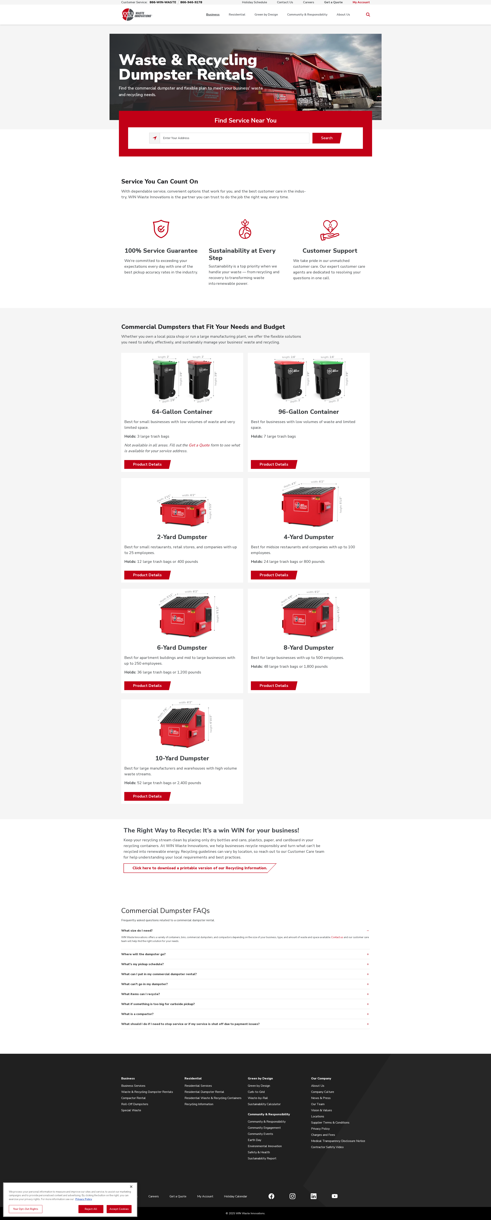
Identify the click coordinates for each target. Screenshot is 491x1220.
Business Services (133, 1086)
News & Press (321, 1098)
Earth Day (254, 1140)
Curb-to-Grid (256, 1092)
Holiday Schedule (254, 2)
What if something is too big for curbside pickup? (158, 1004)
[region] (70, 1199)
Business (213, 14)
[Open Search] (368, 15)
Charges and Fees (323, 1135)
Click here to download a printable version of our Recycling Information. (200, 868)
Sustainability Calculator (264, 1104)
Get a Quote (333, 2)
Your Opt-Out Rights (25, 1209)
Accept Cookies (119, 1209)
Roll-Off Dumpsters (134, 1104)
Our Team (318, 1104)
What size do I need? (137, 931)
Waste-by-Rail (258, 1098)
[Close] (131, 1186)
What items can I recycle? (140, 994)
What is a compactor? (137, 1014)
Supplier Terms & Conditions (330, 1122)
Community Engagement (264, 1128)
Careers (308, 2)
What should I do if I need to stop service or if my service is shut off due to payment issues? (190, 1024)
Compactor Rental (133, 1098)
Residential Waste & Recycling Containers (213, 1098)
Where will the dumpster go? (143, 954)
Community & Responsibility (307, 14)
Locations (317, 1116)
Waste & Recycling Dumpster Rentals (147, 1092)
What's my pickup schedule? (142, 964)
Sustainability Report (262, 1158)
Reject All (91, 1209)
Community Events (260, 1134)
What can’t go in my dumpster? (144, 984)
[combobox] (234, 138)
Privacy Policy (320, 1129)
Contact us (337, 937)
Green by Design (266, 14)
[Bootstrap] (137, 14)
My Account (361, 2)
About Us (343, 14)
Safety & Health (259, 1152)
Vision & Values (321, 1110)
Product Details (147, 464)
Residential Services (198, 1086)
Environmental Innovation (265, 1146)
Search (327, 138)
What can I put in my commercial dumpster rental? (159, 974)
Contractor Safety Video (327, 1147)
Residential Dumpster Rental (204, 1092)
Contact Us (285, 2)
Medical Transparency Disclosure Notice (338, 1141)
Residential (237, 14)
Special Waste (131, 1110)
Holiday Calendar (235, 1196)
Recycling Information (199, 1104)
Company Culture (322, 1092)
